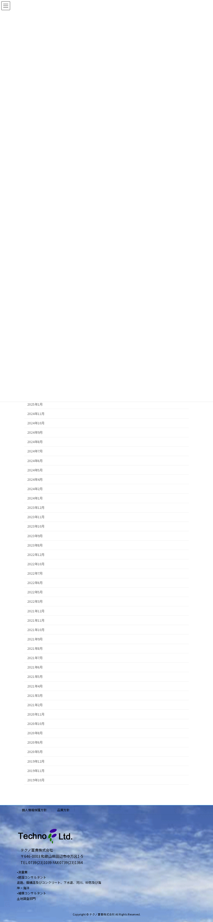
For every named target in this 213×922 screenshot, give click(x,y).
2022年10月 (35, 564)
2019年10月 (35, 780)
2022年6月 (35, 582)
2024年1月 (35, 498)
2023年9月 (35, 536)
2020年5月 (35, 752)
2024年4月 (35, 479)
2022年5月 (35, 592)
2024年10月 (35, 423)
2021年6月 (35, 667)
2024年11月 (35, 413)
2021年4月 (35, 686)
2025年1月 (35, 404)
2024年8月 (35, 442)
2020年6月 (35, 742)
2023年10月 (35, 526)
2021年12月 (35, 611)
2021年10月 (35, 629)
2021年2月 (35, 705)
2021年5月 (35, 676)
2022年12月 (35, 554)
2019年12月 (35, 761)
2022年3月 (35, 601)
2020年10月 (35, 723)
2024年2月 (35, 488)
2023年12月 (35, 507)
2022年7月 (35, 573)
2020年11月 (35, 714)
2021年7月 (35, 657)
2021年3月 (35, 695)
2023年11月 (35, 517)
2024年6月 (35, 460)
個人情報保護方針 (34, 810)
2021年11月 (35, 620)
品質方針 (63, 810)
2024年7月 (35, 451)
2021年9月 (35, 639)
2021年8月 (35, 648)
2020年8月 (35, 733)
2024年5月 (35, 470)
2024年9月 (35, 432)
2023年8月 (35, 545)
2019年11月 (35, 770)
